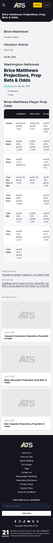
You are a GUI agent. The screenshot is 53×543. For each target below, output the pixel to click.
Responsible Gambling (26, 476)
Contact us (26, 472)
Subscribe (26, 513)
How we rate (26, 457)
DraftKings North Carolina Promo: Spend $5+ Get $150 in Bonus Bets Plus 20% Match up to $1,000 (25, 284)
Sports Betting (26, 460)
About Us (26, 453)
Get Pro (37, 5)
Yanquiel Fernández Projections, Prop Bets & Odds (25, 275)
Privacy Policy (26, 484)
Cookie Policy (26, 488)
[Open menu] (3, 5)
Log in (47, 5)
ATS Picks (8, 86)
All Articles (26, 464)
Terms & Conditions (27, 492)
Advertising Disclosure (26, 480)
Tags (26, 468)
